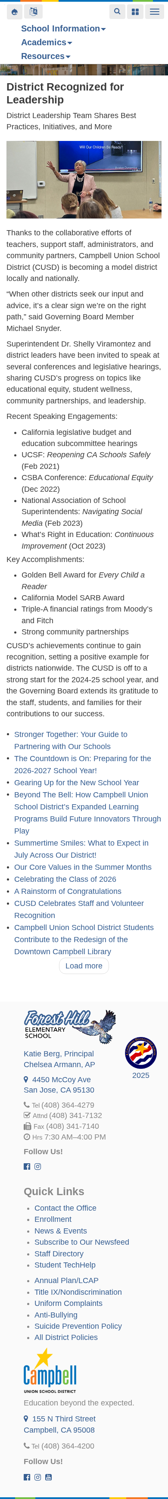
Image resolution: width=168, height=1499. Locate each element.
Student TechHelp (65, 1265)
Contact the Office (65, 1208)
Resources (43, 56)
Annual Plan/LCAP (66, 1280)
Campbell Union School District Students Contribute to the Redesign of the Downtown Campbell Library (84, 940)
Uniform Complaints (68, 1303)
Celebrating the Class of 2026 (65, 879)
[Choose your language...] (33, 11)
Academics (43, 42)
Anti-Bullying (56, 1315)
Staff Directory (59, 1253)
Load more (84, 966)
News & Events (60, 1231)
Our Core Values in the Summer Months (83, 867)
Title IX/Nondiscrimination (78, 1292)
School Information (60, 28)
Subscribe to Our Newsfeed (81, 1242)
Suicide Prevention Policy (78, 1326)
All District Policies (66, 1337)
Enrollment (53, 1219)
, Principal (59, 1053)
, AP (59, 1064)
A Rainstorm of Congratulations (67, 891)
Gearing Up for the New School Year (76, 782)
